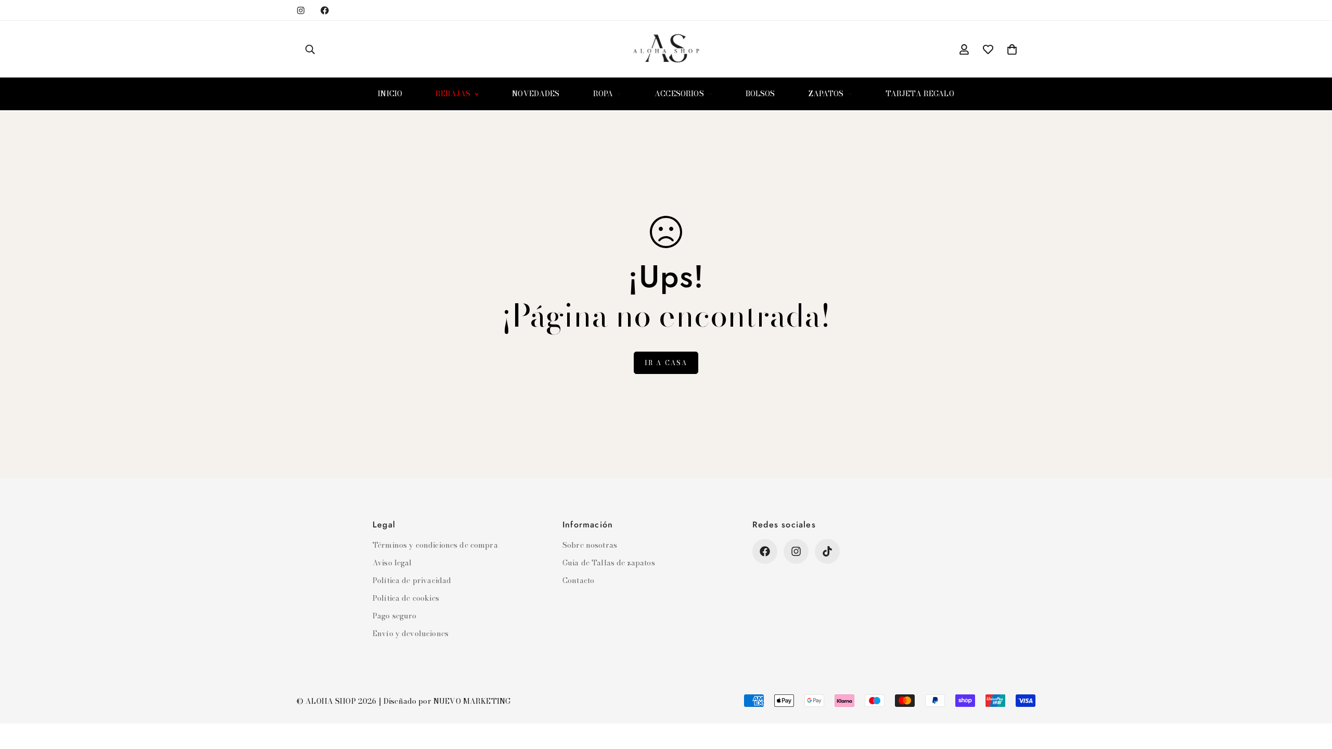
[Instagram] (301, 10)
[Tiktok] (827, 551)
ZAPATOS (826, 93)
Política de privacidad (412, 580)
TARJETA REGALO (920, 93)
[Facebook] (325, 10)
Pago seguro (395, 616)
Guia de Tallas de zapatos (608, 563)
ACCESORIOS (679, 93)
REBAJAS (453, 93)
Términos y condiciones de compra (435, 545)
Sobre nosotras (589, 545)
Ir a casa (666, 363)
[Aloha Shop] (666, 49)
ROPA (603, 93)
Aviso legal (392, 563)
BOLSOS (760, 93)
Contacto (578, 580)
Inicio (390, 93)
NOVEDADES (535, 93)
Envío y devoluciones (411, 633)
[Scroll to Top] (1312, 692)
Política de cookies (406, 598)
